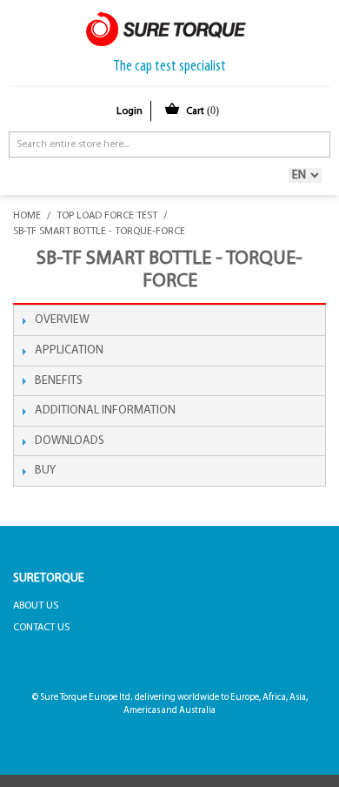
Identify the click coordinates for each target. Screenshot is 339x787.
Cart (202, 110)
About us (35, 606)
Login (129, 111)
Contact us (41, 627)
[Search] (313, 144)
